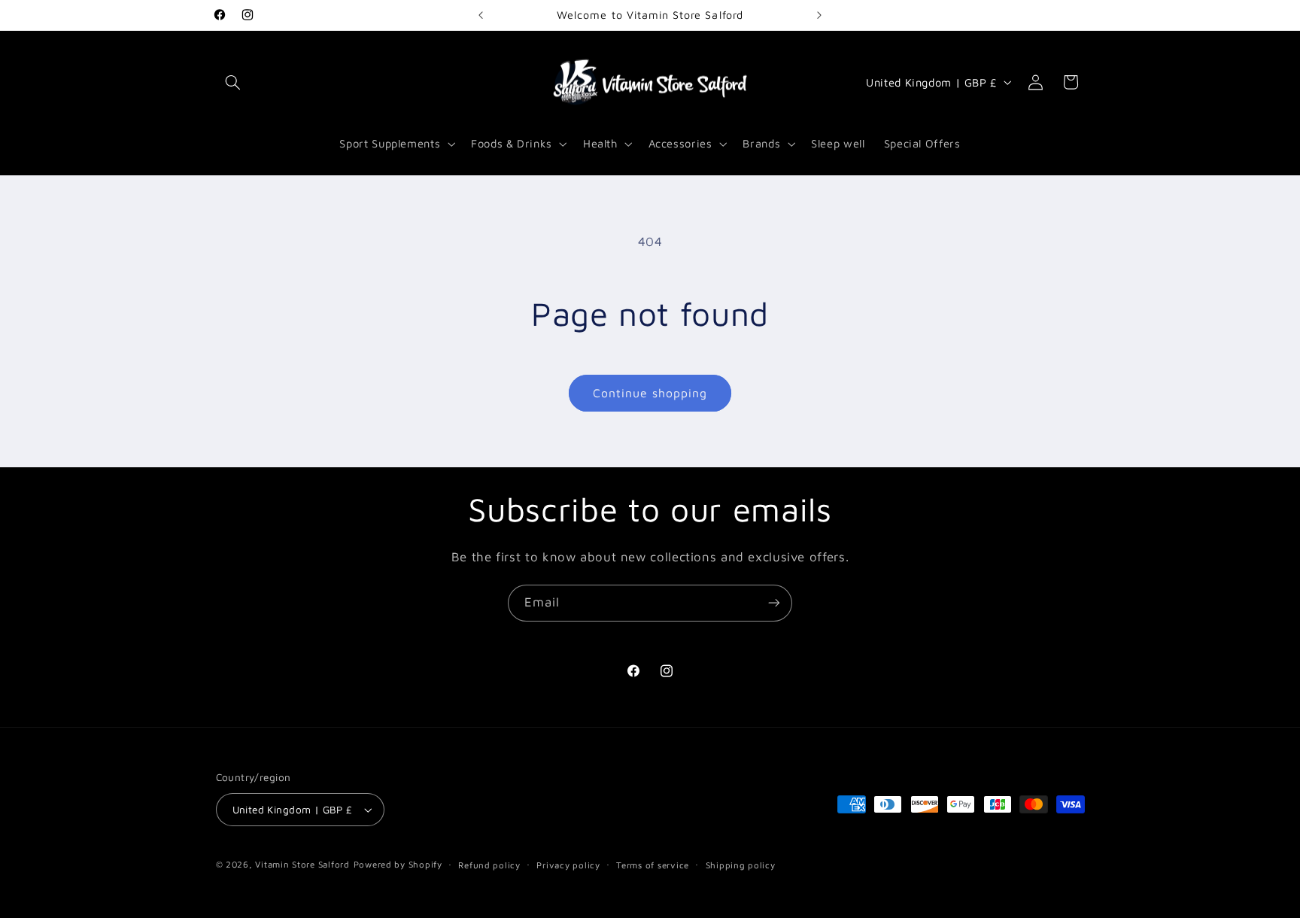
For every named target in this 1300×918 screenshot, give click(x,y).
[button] (233, 82)
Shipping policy (741, 865)
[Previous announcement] (480, 15)
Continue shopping (650, 393)
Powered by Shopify (398, 864)
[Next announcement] (819, 15)
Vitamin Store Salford (302, 864)
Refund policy (489, 865)
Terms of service (652, 865)
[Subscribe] (774, 603)
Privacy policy (568, 865)
